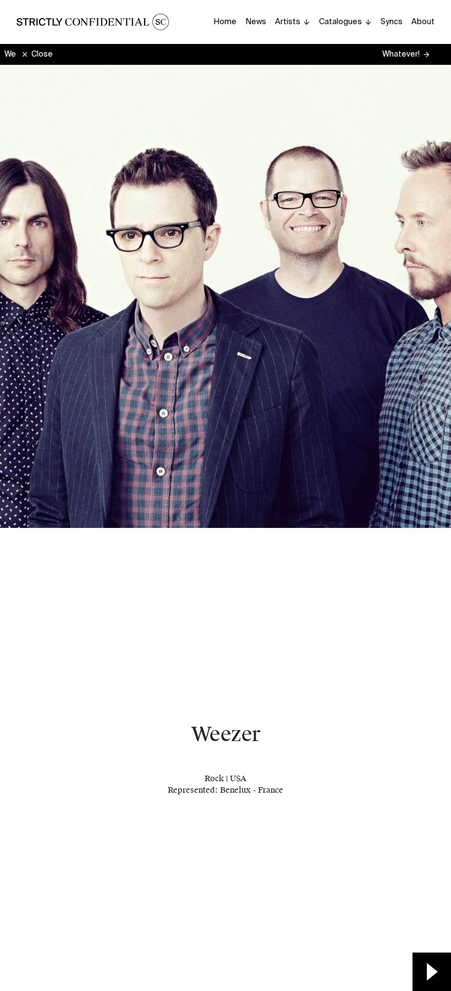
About (423, 21)
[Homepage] (92, 22)
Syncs (392, 21)
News (255, 21)
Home (225, 21)
